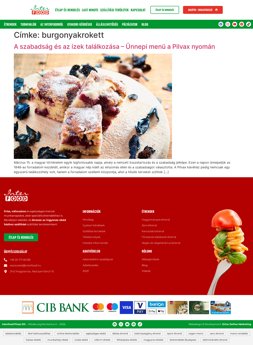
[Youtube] (234, 24)
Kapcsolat (138, 10)
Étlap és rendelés (67, 10)
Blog (145, 24)
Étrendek (10, 24)
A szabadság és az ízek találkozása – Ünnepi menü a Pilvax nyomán (114, 46)
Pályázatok (130, 24)
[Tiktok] (248, 24)
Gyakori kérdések (79, 24)
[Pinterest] (241, 24)
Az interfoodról (51, 24)
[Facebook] (220, 24)
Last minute (90, 10)
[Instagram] (227, 24)
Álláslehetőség (107, 24)
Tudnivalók (28, 24)
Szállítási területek (114, 10)
